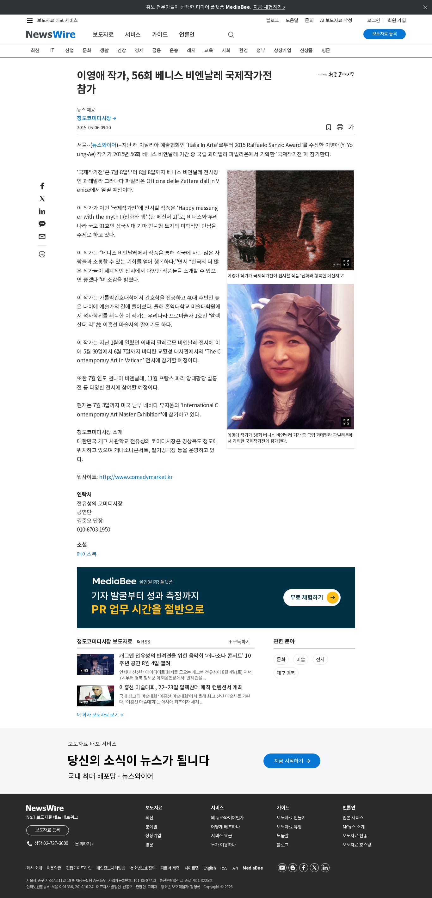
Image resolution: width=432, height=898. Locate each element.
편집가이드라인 (79, 868)
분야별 (151, 827)
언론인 (187, 34)
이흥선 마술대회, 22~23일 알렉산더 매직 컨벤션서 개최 (181, 687)
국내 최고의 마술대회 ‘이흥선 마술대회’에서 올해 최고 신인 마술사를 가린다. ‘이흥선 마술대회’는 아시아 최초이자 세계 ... (184, 699)
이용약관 (54, 868)
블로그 (272, 20)
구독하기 (241, 642)
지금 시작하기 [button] (288, 761)
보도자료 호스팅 (357, 845)
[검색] (231, 35)
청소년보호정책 (143, 868)
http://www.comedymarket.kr (135, 477)
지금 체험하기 (269, 7)
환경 (243, 50)
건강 (121, 50)
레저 (191, 50)
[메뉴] (31, 21)
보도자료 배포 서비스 (57, 20)
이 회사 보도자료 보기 (100, 715)
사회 (226, 50)
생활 (104, 50)
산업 (69, 50)
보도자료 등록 (384, 34)
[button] (328, 127)
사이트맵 (191, 868)
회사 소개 (34, 868)
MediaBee (253, 868)
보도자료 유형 (289, 827)
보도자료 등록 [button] (47, 830)
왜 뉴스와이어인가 (227, 818)
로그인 (373, 20)
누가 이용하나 (223, 845)
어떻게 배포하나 (225, 827)
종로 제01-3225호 (198, 880)
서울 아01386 (62, 886)
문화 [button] (281, 659)
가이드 (160, 34)
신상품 (306, 50)
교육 (208, 50)
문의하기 (84, 844)
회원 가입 (397, 20)
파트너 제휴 (170, 868)
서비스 (133, 34)
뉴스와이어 (104, 145)
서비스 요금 (221, 836)
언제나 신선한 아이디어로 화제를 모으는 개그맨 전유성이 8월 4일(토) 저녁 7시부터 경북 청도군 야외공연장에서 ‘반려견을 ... (185, 675)
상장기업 (282, 50)
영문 (326, 50)
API (235, 868)
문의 (309, 20)
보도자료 (103, 34)
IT (52, 50)
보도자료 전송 (355, 836)
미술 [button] (300, 659)
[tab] (176, 808)
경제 (139, 50)
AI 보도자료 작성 (336, 20)
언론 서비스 (353, 818)
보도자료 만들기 (291, 818)
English (210, 868)
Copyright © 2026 (218, 886)
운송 (174, 50)
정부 (260, 50)
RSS (145, 642)
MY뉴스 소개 (354, 827)
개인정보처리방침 (110, 868)
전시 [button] (320, 659)
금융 (156, 50)
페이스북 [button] (86, 554)
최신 (35, 50)
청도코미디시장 (96, 118)
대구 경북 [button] (286, 673)
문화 (87, 50)
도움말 (292, 20)
